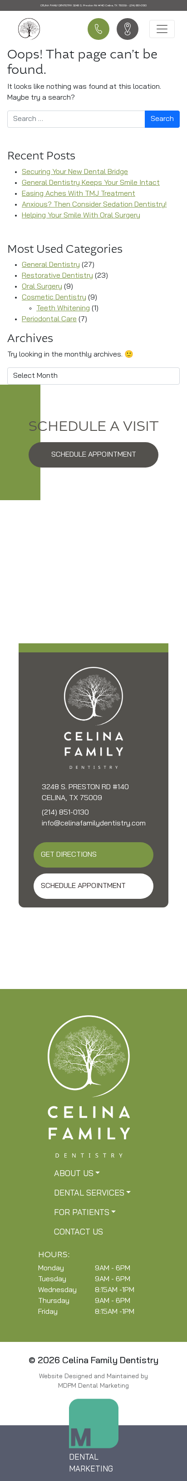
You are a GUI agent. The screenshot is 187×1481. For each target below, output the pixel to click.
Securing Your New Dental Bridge (75, 172)
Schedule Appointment (93, 454)
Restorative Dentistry (57, 276)
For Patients (81, 1213)
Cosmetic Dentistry (54, 297)
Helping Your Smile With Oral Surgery (81, 215)
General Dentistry (51, 265)
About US (74, 1174)
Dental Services (89, 1194)
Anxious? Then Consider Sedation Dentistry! (94, 204)
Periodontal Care (49, 319)
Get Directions (69, 855)
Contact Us (78, 1233)
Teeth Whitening (63, 308)
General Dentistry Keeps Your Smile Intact (91, 183)
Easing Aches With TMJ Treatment (78, 194)
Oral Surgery (42, 286)
